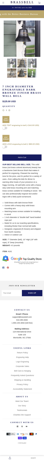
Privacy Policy (22, 384)
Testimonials (22, 410)
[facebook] (17, 426)
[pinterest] (22, 426)
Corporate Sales (22, 366)
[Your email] (12, 293)
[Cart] (39, 2)
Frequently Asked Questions (22, 375)
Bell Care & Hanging (22, 371)
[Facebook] (3, 267)
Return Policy (22, 353)
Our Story (22, 406)
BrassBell (24, 443)
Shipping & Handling (22, 380)
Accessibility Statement (22, 389)
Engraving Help (22, 357)
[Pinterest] (8, 267)
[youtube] (26, 426)
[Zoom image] (22, 39)
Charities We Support (22, 415)
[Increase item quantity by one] (9, 110)
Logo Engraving (22, 362)
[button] (7, 39)
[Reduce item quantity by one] (3, 110)
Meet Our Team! (22, 401)
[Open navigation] (4, 2)
